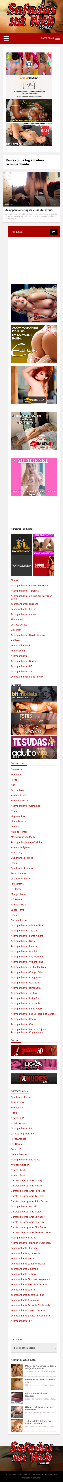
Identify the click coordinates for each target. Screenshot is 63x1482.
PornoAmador (18, 1138)
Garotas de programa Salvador (27, 1216)
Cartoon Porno (19, 920)
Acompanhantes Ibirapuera (26, 987)
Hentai (14, 863)
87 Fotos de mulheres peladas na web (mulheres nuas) (40, 1367)
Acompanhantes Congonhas (26, 977)
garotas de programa (22, 1133)
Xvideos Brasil (18, 795)
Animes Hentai (19, 831)
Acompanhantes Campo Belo (27, 972)
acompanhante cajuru (23, 1289)
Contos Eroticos (19, 1154)
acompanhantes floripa (23, 609)
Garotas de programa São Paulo (28, 1227)
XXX (13, 785)
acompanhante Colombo (24, 1268)
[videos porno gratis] (21, 556)
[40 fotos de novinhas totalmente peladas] (17, 1384)
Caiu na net (17, 769)
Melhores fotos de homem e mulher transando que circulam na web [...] (40, 1426)
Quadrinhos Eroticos (22, 857)
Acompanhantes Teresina (25, 590)
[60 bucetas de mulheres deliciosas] (17, 1398)
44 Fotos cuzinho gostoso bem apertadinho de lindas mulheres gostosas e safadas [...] (40, 1412)
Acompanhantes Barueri (24, 941)
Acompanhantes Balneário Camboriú (31, 1242)
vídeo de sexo (18, 821)
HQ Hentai (16, 899)
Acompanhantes (20, 655)
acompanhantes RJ (21, 645)
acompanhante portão (23, 1258)
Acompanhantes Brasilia (24, 661)
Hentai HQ (16, 852)
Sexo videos (17, 790)
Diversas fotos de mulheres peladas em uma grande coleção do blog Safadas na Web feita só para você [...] (40, 1371)
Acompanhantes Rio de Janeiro (28, 635)
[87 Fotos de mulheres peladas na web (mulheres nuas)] (17, 1370)
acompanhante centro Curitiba (27, 1294)
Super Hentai (18, 909)
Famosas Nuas (19, 904)
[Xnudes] (34, 1074)
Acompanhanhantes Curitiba (26, 842)
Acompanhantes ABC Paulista (27, 925)
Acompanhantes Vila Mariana (27, 961)
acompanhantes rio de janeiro (27, 676)
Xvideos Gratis (18, 1170)
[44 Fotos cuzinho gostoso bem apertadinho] (17, 1412)
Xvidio (14, 811)
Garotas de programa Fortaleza (28, 1190)
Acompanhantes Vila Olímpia (27, 956)
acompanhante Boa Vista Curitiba (29, 1284)
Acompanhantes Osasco (24, 1024)
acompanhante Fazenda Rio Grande (30, 1305)
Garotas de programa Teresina (27, 1196)
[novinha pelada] (34, 1060)
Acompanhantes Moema (24, 946)
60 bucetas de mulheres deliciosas (36, 1394)
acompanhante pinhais (23, 1274)
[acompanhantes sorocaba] (34, 413)
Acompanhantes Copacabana (27, 1032)
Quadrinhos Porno (21, 878)
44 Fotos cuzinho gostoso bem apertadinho (39, 1408)
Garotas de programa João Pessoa (29, 1201)
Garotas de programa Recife (26, 1185)
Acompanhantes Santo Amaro (27, 935)
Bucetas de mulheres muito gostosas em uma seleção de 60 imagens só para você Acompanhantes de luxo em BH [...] (40, 1399)
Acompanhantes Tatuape (24, 930)
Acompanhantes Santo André (27, 1008)
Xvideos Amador (20, 1164)
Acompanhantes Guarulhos (26, 982)
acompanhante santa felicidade (28, 1263)
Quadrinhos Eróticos (22, 868)
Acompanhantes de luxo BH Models (30, 585)
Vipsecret (16, 629)
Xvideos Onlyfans (20, 847)
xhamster (16, 774)
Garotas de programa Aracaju (27, 1180)
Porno (14, 779)
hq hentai (16, 826)
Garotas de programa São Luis (27, 1222)
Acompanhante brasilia (23, 1237)
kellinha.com (18, 650)
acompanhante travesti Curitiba (28, 1310)
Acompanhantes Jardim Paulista (28, 967)
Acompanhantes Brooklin (24, 951)
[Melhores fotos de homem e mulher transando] (17, 1425)
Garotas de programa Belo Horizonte (31, 1232)
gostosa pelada (19, 624)
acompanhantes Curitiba (24, 1248)
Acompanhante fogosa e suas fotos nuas (29, 210)
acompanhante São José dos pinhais (30, 1279)
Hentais (15, 915)
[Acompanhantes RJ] (43, 535)
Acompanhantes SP (21, 671)
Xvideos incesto (19, 800)
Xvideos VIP (17, 1118)
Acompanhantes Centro (24, 1019)
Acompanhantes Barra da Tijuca (28, 1029)
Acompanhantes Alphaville (25, 1003)
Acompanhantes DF (21, 666)
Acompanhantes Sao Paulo (25, 1159)
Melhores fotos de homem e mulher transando (38, 1422)
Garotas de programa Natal (26, 1211)
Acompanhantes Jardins (24, 993)
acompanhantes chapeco (24, 603)
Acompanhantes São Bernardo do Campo (33, 1013)
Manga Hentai (18, 894)
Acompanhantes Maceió (24, 1206)
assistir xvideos (19, 1123)
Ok (53, 231)
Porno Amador (19, 873)
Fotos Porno (17, 883)
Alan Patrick (36, 1478)
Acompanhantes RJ (21, 1128)
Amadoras (9, 204)
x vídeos (15, 640)
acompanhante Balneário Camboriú (30, 1315)
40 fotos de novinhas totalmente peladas (40, 1380)
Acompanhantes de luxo (24, 614)
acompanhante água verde (25, 1253)
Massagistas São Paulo (23, 837)
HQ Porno (16, 889)
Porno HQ (16, 1149)
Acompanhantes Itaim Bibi (25, 998)
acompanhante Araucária (25, 1300)
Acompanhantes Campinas (25, 805)
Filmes (14, 580)
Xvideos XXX (18, 1107)
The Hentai (17, 619)
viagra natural (18, 816)
